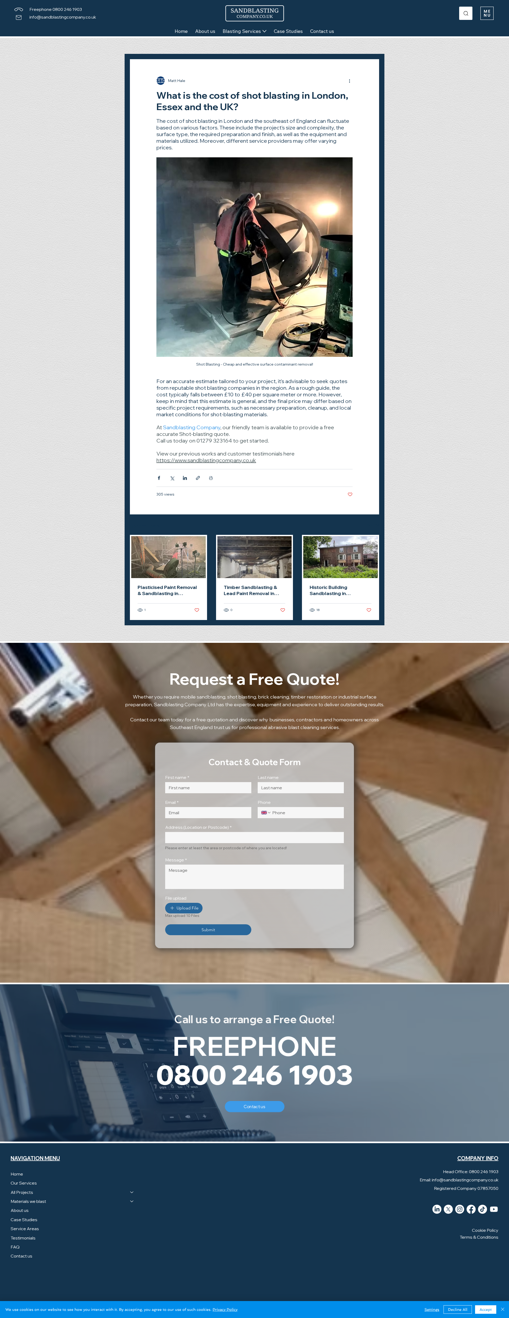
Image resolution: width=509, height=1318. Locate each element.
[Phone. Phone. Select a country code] (266, 812)
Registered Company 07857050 (466, 1188)
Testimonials (23, 1238)
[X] (448, 1209)
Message (176, 859)
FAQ (15, 1247)
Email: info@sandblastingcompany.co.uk (459, 1179)
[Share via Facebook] (158, 477)
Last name (268, 777)
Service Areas (25, 1228)
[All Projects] (132, 1192)
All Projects (22, 1192)
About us (20, 1210)
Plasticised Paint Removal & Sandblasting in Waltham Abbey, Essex (167, 590)
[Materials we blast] (132, 1201)
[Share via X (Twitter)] (171, 477)
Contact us (21, 1256)
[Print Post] (210, 477)
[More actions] (349, 80)
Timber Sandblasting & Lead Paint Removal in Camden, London (250, 590)
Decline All (457, 1309)
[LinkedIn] (436, 1209)
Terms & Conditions (479, 1237)
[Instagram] (459, 1209)
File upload (175, 898)
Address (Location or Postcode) (198, 827)
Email (172, 802)
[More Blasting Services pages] (264, 31)
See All (373, 525)
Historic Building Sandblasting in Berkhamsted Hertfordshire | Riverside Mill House (338, 590)
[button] (487, 13)
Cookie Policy (485, 1230)
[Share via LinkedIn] (184, 477)
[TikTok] (482, 1209)
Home (17, 1174)
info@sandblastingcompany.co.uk (62, 17)
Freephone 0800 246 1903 (55, 9)
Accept (486, 1309)
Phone (264, 802)
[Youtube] (493, 1209)
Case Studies (24, 1219)
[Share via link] (197, 477)
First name (177, 777)
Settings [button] (431, 1309)
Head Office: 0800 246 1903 (470, 1171)
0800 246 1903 (254, 1074)
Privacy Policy (225, 1309)
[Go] (465, 13)
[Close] (502, 1309)
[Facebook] (471, 1209)
